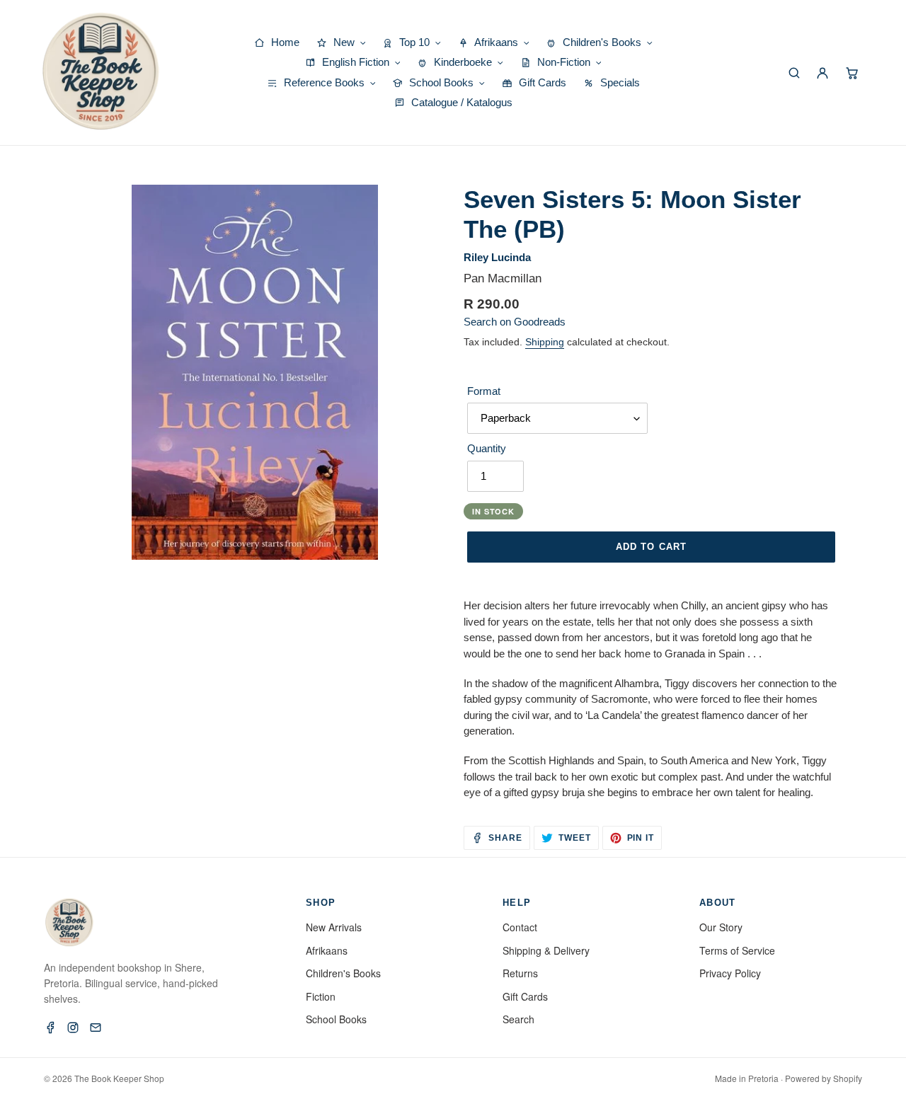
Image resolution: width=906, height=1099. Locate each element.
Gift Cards (525, 996)
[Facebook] (50, 1027)
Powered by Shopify (823, 1078)
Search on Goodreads (515, 322)
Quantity (486, 448)
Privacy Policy (730, 973)
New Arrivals (334, 927)
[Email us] (95, 1027)
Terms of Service (737, 950)
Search (518, 1019)
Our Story (720, 927)
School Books (336, 1019)
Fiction (321, 996)
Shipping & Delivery (546, 950)
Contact (520, 927)
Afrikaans (327, 950)
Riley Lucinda (497, 257)
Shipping (544, 341)
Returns (520, 973)
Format (483, 391)
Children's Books (343, 973)
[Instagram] (73, 1027)
